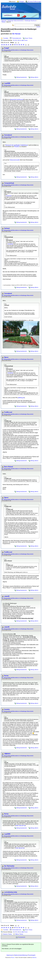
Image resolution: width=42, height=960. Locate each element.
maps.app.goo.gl (20, 825)
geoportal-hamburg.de (17, 99)
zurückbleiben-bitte (10, 892)
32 (19, 44)
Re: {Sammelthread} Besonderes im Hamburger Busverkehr (17, 50)
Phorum (12, 957)
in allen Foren (23, 40)
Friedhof (16, 146)
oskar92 (6, 596)
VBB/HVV (7, 754)
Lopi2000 (7, 83)
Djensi (6, 357)
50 (16, 40)
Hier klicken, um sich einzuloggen (12, 948)
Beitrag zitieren (34, 77)
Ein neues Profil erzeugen (34, 1)
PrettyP (6, 48)
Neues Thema (28, 38)
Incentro (7, 709)
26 (6, 44)
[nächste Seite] (26, 44)
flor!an (6, 675)
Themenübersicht (16, 38)
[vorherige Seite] (18, 42)
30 (15, 44)
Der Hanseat (16, 34)
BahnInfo (34, 957)
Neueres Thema (7, 934)
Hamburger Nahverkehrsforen (15, 20)
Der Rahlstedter (9, 866)
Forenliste (5, 38)
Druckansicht (21, 937)
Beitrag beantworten (21, 77)
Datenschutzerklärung (20, 955)
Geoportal (8, 195)
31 (17, 44)
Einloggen (21, 1)
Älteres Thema (19, 934)
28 (10, 44)
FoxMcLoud (8, 412)
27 (8, 44)
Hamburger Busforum (30, 20)
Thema (3, 22)
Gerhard (7, 228)
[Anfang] (16, 42)
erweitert (38, 26)
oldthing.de (21, 397)
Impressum (10, 955)
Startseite (3, 20)
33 (21, 44)
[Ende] (28, 44)
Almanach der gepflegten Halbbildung (16, 145)
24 (2, 44)
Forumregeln (31, 955)
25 (13, 40)
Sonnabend (8, 135)
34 (23, 44)
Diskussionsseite (15, 160)
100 (18, 40)
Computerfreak (9, 183)
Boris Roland (8, 467)
